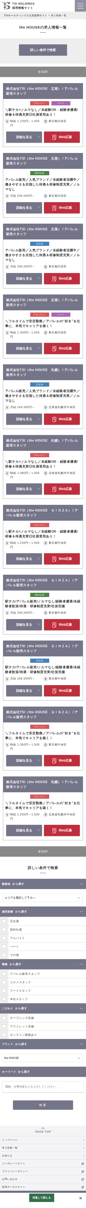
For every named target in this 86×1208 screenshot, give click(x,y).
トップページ (10, 1140)
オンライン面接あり (23, 1034)
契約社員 (16, 929)
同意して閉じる (42, 1197)
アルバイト (17, 938)
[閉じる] (80, 1198)
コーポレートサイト (13, 1163)
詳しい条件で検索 (43, 50)
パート (14, 946)
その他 (14, 954)
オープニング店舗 (22, 1018)
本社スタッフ (19, 999)
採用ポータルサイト (13, 1187)
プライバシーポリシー (15, 1171)
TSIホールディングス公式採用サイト (25, 15)
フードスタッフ (20, 990)
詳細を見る (24, 137)
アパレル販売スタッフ (25, 973)
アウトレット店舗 (22, 1026)
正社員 (14, 921)
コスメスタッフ (20, 982)
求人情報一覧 (10, 1147)
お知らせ (7, 1155)
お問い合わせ (10, 1179)
